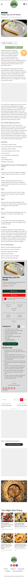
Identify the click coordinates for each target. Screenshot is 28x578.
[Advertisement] (14, 92)
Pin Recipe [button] (14, 295)
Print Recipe (19, 47)
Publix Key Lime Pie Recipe (7, 253)
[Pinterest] (14, 565)
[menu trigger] (2, 4)
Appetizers (4, 12)
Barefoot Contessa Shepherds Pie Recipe (11, 247)
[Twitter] (18, 399)
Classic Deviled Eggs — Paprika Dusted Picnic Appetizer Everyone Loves (20, 525)
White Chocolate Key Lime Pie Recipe (10, 256)
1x (18, 326)
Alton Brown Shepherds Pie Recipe (9, 251)
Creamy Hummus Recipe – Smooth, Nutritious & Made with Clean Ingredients (20, 545)
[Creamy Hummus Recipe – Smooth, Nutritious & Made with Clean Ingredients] (20, 538)
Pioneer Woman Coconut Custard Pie (10, 249)
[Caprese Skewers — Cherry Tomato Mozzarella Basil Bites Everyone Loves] (7, 517)
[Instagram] (16, 565)
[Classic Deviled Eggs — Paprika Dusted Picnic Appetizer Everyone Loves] (20, 517)
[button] (3, 286)
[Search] (26, 4)
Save (22, 399)
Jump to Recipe (10, 47)
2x (21, 326)
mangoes (9, 109)
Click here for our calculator (14, 444)
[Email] (25, 399)
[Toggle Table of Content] (14, 43)
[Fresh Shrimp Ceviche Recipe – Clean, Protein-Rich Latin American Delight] (7, 538)
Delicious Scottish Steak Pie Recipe (9, 258)
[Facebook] (14, 399)
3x (24, 326)
